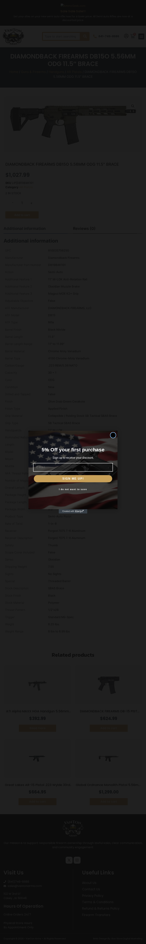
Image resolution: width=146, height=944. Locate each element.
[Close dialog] (113, 435)
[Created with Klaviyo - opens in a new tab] (73, 511)
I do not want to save (73, 489)
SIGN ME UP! (73, 478)
